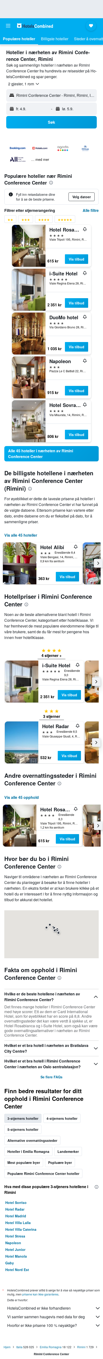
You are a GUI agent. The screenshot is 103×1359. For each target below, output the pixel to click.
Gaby (9, 1262)
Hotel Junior (15, 1249)
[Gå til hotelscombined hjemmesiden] (35, 25)
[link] (51, 453)
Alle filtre (91, 210)
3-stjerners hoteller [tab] (22, 1118)
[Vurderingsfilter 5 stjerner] (65, 220)
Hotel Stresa (15, 1236)
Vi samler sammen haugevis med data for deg (46, 1316)
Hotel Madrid (15, 1216)
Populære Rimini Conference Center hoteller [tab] (43, 1173)
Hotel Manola (16, 1256)
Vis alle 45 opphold (21, 797)
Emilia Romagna (51, 1347)
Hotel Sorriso (16, 1202)
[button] (8, 25)
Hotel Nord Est (17, 1269)
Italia (19, 1347)
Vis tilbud (76, 259)
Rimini (81, 1347)
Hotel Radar (14, 1209)
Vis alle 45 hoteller (20, 535)
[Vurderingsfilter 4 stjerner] (44, 220)
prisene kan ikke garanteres (40, 1294)
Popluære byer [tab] (60, 1162)
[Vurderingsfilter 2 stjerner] (10, 220)
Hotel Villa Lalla (18, 1222)
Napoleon (13, 1242)
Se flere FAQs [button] (51, 1076)
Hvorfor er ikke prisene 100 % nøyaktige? (42, 1325)
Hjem (7, 1347)
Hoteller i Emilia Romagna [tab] (28, 1151)
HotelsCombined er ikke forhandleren (39, 1308)
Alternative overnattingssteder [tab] (32, 1140)
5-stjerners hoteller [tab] (22, 1129)
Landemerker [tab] (68, 1151)
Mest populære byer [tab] (23, 1162)
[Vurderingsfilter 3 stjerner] (25, 220)
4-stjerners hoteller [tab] (61, 1118)
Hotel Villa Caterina (20, 1229)
